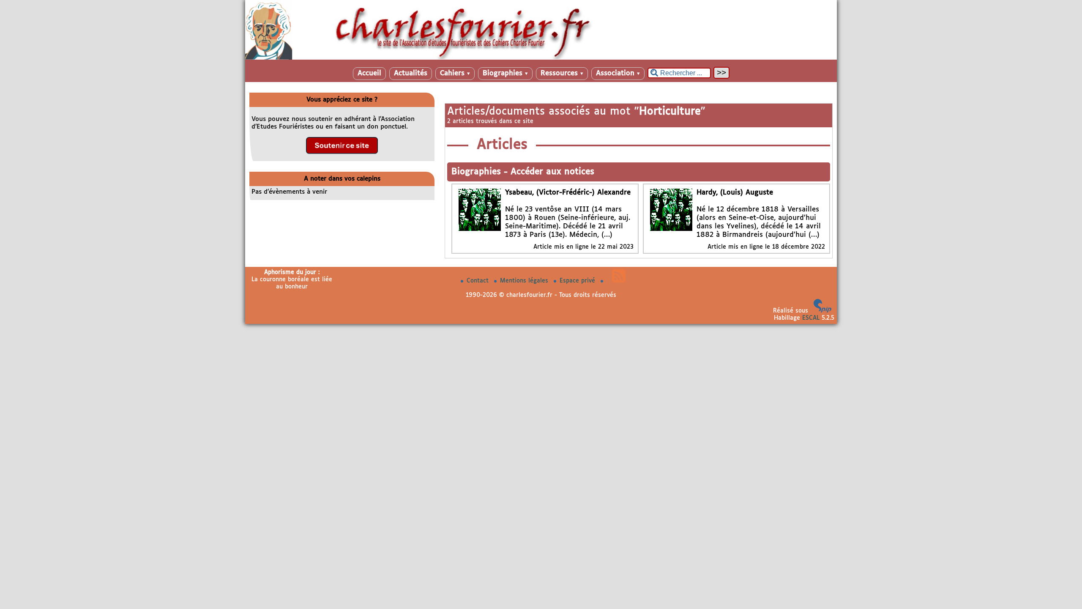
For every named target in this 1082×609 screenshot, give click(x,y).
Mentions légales (525, 281)
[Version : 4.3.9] (822, 311)
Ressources (562, 73)
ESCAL (811, 318)
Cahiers (455, 73)
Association (618, 73)
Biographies (505, 73)
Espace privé (578, 281)
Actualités (410, 73)
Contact (479, 281)
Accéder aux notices (552, 171)
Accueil (369, 73)
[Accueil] (541, 58)
